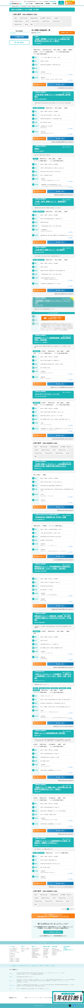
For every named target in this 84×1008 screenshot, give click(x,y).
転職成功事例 (34, 956)
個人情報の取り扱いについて (69, 950)
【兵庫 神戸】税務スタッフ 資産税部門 (50, 201)
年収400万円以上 (57, 21)
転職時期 (33, 952)
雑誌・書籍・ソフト (62, 979)
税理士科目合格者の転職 (36, 948)
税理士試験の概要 (46, 948)
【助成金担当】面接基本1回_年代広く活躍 (50, 517)
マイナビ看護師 (39, 965)
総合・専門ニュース (26, 979)
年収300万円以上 (46, 21)
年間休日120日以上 (18, 21)
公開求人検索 (54, 946)
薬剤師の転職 (62, 984)
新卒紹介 (33, 984)
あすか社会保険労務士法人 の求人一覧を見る (63, 559)
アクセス (29, 997)
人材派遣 (18, 984)
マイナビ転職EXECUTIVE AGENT (23, 965)
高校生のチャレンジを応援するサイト (35, 979)
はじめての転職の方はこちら (46, 935)
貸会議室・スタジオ (34, 988)
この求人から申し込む (40, 84)
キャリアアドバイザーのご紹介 (14, 952)
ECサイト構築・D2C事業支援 (32, 980)
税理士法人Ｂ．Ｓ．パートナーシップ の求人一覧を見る (60, 886)
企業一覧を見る (20, 42)
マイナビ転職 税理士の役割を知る (53, 932)
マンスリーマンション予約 (64, 980)
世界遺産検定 (72, 979)
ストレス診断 (46, 957)
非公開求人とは (12, 953)
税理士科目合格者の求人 (56, 949)
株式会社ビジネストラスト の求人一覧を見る (63, 726)
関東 (32, 24)
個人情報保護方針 (51, 997)
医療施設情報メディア (49, 980)
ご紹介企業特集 (46, 949)
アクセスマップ (12, 957)
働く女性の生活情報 (55, 979)
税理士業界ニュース (47, 952)
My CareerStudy (39, 980)
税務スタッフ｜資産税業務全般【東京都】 (50, 733)
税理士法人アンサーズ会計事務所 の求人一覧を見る (61, 387)
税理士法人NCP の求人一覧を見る (65, 780)
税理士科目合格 (23, 18)
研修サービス (19, 988)
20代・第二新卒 (29, 984)
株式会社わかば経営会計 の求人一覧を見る (63, 194)
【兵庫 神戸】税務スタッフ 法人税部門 (50, 250)
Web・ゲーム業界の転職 (23, 984)
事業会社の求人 (55, 952)
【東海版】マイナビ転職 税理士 (15, 961)
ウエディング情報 (67, 979)
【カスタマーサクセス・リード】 (47, 394)
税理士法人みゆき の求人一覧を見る (64, 510)
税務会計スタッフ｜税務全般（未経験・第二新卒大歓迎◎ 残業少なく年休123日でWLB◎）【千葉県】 (53, 618)
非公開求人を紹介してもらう (67, 32)
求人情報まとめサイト (20, 979)
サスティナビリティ (35, 997)
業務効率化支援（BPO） (24, 988)
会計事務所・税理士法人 (46, 18)
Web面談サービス (12, 956)
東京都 (26, 24)
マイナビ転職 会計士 (33, 965)
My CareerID (43, 980)
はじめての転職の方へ (13, 949)
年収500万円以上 (18, 24)
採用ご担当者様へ (53, 1)
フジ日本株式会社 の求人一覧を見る (64, 87)
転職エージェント (37, 984)
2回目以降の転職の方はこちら (59, 935)
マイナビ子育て (25, 980)
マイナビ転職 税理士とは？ (14, 948)
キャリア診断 (46, 956)
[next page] (74, 909)
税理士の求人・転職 (54, 984)
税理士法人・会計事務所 (25, 948)
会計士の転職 (48, 984)
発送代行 (30, 988)
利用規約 (65, 948)
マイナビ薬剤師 (45, 965)
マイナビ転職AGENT (13, 965)
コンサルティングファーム (26, 949)
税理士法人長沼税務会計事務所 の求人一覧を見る (62, 141)
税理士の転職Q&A (35, 957)
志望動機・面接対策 (35, 953)
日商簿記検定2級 (34, 18)
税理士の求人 (55, 948)
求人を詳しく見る (60, 84)
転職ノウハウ (34, 946)
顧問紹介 (58, 984)
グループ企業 (45, 997)
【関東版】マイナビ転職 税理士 (15, 958)
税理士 (15, 18)
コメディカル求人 (71, 984)
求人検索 (29, 6)
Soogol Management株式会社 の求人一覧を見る (62, 438)
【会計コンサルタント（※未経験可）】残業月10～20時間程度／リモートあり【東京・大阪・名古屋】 (53, 676)
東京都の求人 (55, 953)
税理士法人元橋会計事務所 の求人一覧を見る (63, 667)
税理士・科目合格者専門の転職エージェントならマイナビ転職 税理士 (36, 1)
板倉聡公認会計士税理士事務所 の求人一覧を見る (62, 609)
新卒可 (27, 21)
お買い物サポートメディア (56, 980)
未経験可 (56, 18)
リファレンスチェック (46, 988)
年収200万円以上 (36, 21)
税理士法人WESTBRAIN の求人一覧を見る (63, 293)
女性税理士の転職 (35, 949)
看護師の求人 (66, 984)
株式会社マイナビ (13, 997)
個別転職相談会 (46, 953)
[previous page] (62, 909)
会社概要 (25, 997)
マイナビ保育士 (51, 965)
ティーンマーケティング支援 (44, 979)
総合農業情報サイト (19, 980)
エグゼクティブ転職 (43, 984)
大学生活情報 (50, 979)
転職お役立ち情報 (46, 946)
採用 (40, 997)
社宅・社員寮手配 (40, 988)
